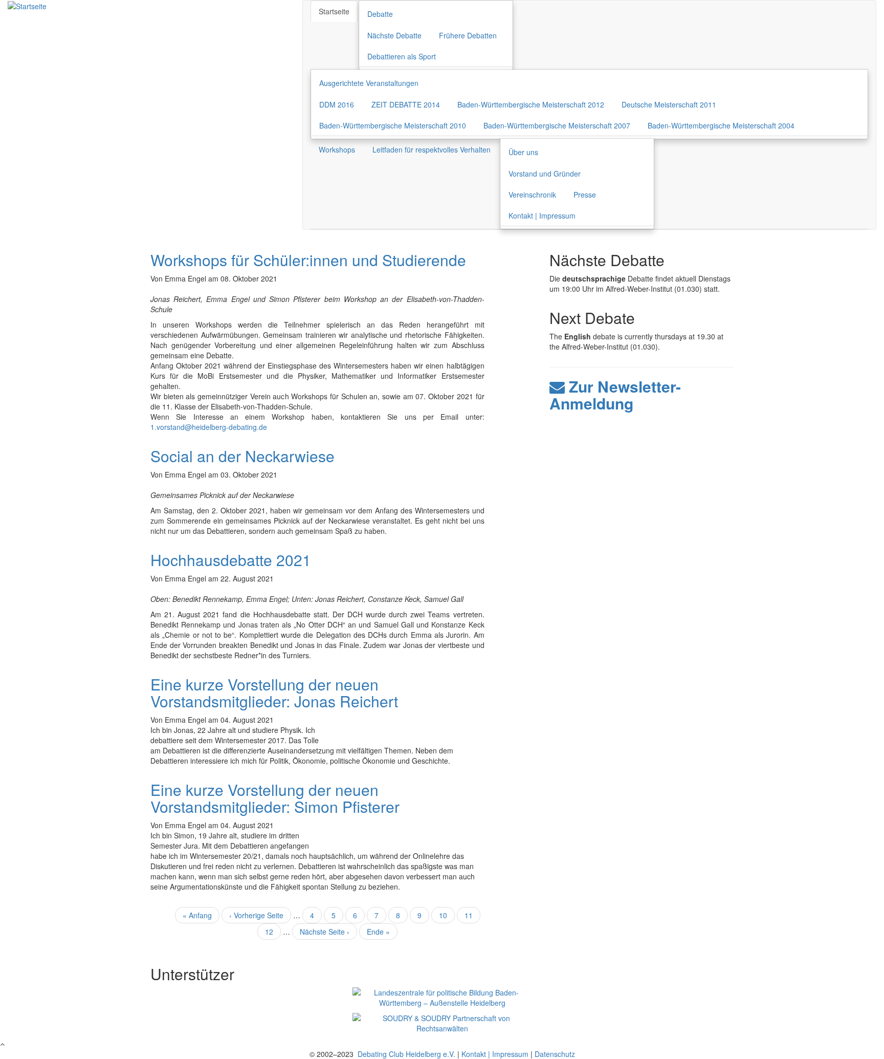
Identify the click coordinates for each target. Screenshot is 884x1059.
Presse (584, 194)
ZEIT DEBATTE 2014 (405, 104)
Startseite (334, 11)
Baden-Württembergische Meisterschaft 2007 (556, 125)
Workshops (337, 149)
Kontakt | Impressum (542, 215)
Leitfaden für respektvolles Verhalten (431, 149)
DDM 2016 (336, 104)
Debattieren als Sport (401, 56)
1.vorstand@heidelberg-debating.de (208, 427)
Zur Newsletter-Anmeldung (615, 394)
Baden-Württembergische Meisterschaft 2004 (721, 125)
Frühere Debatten (468, 35)
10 (447, 915)
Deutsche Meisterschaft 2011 (669, 104)
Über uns (523, 152)
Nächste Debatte (394, 35)
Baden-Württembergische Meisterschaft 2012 (530, 104)
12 (273, 931)
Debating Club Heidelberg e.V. (405, 1054)
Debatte (380, 14)
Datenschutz (555, 1054)
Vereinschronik (532, 194)
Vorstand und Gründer (545, 173)
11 (472, 915)
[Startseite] (27, 5)
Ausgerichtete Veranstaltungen (368, 83)
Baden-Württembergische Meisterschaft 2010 (392, 125)
